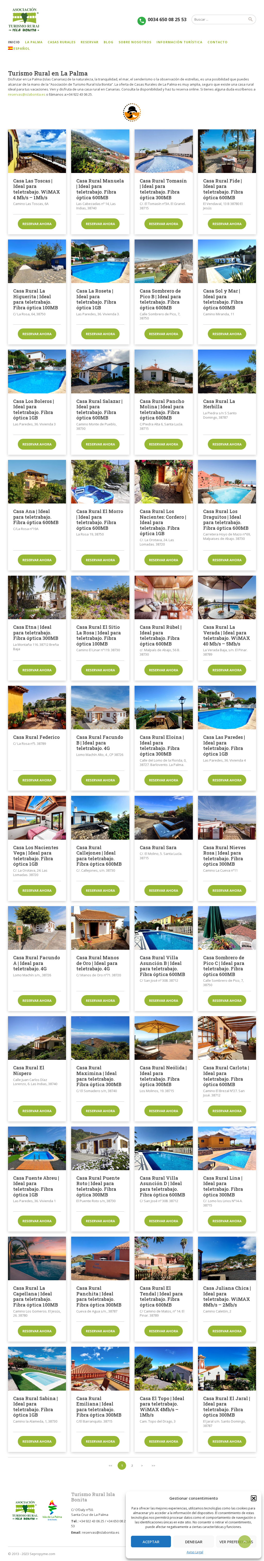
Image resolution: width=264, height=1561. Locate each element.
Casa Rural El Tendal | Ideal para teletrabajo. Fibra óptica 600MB (161, 1296)
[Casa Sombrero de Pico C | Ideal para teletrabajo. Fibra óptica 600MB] (227, 928)
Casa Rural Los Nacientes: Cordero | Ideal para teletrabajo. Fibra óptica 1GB (163, 522)
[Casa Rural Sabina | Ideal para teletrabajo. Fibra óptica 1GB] (37, 1368)
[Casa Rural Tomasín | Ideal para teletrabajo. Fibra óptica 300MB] (164, 151)
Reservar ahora (37, 223)
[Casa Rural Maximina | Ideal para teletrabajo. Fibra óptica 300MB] (100, 1038)
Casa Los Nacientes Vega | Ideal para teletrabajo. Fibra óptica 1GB (35, 855)
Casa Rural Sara (158, 847)
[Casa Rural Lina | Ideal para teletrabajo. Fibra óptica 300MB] (227, 1148)
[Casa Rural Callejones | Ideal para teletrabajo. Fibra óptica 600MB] (100, 817)
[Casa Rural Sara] (164, 817)
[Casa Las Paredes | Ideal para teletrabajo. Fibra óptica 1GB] (227, 707)
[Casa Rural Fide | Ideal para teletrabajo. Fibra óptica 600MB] (227, 151)
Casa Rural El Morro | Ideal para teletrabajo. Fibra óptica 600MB (99, 519)
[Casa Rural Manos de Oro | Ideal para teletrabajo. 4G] (100, 928)
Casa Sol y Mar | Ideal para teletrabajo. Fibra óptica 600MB (223, 299)
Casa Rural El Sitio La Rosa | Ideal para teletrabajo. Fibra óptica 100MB (98, 635)
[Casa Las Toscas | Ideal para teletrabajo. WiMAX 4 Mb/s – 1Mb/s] (37, 151)
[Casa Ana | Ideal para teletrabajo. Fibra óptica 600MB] (37, 481)
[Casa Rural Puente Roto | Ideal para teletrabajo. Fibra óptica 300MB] (100, 1148)
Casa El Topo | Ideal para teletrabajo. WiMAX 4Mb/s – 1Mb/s (162, 1406)
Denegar (193, 1541)
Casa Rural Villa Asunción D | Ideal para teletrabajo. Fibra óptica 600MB (162, 1186)
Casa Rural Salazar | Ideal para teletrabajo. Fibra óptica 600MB (99, 409)
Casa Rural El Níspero (28, 1070)
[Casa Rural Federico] (37, 707)
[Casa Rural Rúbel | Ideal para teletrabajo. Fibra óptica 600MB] (164, 597)
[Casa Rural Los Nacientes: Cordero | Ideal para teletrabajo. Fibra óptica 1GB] (164, 481)
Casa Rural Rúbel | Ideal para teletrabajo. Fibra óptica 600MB (161, 635)
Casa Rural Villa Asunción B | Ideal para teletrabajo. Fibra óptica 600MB (162, 965)
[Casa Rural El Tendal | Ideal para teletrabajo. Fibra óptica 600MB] (164, 1258)
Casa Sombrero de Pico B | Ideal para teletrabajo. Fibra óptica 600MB (160, 299)
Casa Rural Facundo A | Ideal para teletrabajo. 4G (36, 963)
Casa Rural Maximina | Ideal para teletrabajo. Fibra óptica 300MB (98, 1075)
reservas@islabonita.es (26, 94)
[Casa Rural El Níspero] (37, 1038)
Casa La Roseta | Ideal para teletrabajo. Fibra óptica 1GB (96, 299)
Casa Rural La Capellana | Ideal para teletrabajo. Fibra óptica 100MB (35, 1296)
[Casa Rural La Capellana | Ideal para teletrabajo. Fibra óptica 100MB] (37, 1258)
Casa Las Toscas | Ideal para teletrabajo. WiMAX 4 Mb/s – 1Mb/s (36, 189)
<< (110, 1465)
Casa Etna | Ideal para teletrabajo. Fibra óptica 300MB (35, 632)
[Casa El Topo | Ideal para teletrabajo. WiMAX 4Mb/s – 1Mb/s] (164, 1368)
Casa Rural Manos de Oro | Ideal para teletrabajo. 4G (97, 963)
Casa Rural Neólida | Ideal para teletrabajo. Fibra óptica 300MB (163, 1075)
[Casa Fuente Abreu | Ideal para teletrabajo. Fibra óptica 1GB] (37, 1148)
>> (153, 1465)
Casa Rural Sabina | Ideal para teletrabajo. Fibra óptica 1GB (35, 1406)
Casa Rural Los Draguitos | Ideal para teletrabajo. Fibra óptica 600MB (226, 519)
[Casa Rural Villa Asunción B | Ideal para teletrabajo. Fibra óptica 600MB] (164, 928)
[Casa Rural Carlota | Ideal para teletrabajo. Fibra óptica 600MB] (227, 1038)
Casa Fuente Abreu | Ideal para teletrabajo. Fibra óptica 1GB (36, 1186)
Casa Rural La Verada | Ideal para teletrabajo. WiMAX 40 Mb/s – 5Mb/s (226, 635)
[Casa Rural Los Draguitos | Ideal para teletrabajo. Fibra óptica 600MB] (227, 481)
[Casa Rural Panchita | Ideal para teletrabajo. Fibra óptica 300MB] (100, 1258)
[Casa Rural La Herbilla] (227, 371)
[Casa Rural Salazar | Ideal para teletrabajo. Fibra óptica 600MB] (100, 371)
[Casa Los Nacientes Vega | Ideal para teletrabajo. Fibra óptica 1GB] (37, 817)
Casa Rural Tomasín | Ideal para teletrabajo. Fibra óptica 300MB (163, 189)
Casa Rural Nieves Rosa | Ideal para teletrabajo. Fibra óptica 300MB (224, 855)
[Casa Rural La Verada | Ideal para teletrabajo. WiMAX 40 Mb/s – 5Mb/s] (227, 597)
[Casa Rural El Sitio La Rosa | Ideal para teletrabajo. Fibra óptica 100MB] (100, 597)
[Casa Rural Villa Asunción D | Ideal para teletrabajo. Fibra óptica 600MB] (164, 1148)
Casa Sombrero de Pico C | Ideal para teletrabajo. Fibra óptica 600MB (223, 965)
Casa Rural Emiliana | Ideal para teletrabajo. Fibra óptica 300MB (98, 1406)
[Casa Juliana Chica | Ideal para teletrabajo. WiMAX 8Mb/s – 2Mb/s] (227, 1258)
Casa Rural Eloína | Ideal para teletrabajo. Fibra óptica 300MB (162, 745)
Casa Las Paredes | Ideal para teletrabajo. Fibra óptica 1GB (224, 745)
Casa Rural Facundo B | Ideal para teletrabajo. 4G (99, 742)
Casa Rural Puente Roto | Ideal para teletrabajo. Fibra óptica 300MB (98, 1186)
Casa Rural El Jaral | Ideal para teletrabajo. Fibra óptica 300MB (226, 1406)
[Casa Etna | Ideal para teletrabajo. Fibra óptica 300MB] (37, 597)
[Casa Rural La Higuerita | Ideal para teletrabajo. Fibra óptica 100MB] (37, 261)
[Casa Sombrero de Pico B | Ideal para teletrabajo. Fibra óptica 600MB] (164, 261)
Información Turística (179, 42)
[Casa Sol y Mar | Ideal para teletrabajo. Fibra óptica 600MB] (227, 261)
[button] (253, 1498)
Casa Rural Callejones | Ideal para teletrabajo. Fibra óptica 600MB (99, 855)
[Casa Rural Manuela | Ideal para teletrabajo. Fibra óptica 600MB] (100, 151)
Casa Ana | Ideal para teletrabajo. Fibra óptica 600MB (36, 516)
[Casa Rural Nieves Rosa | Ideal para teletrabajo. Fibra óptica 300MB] (227, 817)
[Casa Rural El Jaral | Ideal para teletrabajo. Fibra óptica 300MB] (227, 1368)
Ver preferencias (236, 1541)
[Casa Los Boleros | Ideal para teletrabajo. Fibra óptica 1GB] (37, 371)
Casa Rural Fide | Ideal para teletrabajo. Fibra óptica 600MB (223, 189)
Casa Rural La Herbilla (219, 404)
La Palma (34, 42)
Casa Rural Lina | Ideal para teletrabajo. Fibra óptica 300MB (223, 1186)
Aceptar (151, 1541)
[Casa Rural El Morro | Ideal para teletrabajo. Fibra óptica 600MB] (100, 481)
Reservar (89, 42)
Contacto (218, 42)
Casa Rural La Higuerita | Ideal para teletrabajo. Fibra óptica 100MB (35, 299)
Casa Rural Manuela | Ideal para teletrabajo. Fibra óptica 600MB (100, 189)
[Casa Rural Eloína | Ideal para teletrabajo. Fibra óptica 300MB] (164, 707)
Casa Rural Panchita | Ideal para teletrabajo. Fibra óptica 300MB (98, 1296)
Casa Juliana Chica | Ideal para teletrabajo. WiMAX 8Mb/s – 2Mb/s (227, 1296)
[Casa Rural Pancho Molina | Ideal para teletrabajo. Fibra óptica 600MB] (164, 371)
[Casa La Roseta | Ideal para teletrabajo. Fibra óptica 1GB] (100, 261)
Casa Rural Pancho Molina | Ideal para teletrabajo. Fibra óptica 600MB (162, 409)
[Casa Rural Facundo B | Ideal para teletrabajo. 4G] (100, 707)
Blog (108, 42)
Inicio (14, 42)
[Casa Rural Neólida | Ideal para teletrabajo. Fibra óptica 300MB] (164, 1038)
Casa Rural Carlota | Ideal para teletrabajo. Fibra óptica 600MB (226, 1075)
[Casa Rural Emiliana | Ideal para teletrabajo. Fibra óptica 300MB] (100, 1368)
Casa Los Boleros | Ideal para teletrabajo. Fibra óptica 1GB (33, 409)
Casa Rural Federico (36, 737)
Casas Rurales (62, 42)
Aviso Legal (195, 1552)
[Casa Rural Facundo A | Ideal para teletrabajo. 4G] (37, 928)
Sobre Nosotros (135, 42)
